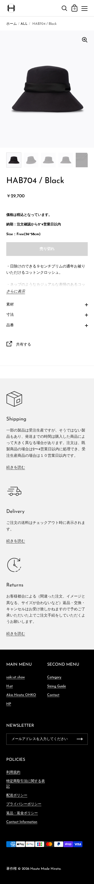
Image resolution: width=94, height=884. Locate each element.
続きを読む (15, 468)
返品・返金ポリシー (22, 813)
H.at (9, 686)
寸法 (10, 315)
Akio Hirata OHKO (21, 695)
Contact (53, 695)
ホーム (11, 24)
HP (8, 704)
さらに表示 (15, 291)
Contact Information (21, 822)
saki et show (15, 677)
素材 (10, 305)
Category (54, 677)
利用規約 (13, 772)
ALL (24, 24)
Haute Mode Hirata (45, 868)
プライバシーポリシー (23, 804)
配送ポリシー (16, 795)
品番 (10, 325)
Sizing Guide (56, 686)
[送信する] (80, 739)
